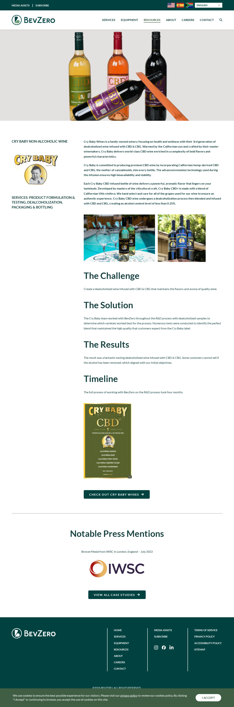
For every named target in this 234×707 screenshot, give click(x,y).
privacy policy (128, 695)
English (202, 5)
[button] (221, 20)
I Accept (208, 697)
